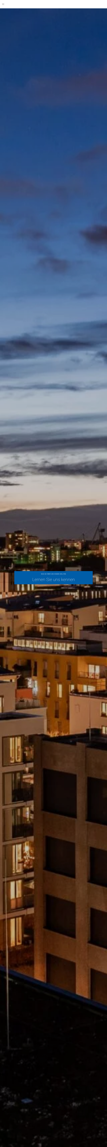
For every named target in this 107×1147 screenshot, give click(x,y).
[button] (3, 4)
